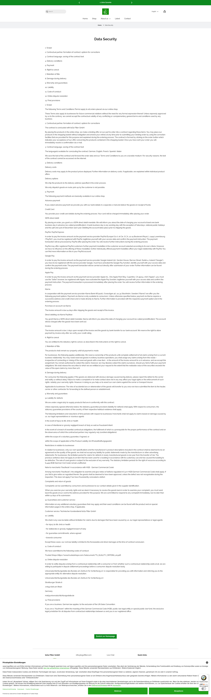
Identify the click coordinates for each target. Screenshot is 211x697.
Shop (94, 19)
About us (105, 19)
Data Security (109, 25)
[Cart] (164, 11)
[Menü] (207, 675)
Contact (127, 19)
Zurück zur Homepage (105, 636)
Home (85, 19)
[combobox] (56, 12)
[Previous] (79, 2)
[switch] (204, 688)
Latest (117, 19)
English (154, 11)
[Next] (131, 2)
